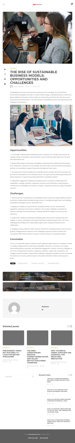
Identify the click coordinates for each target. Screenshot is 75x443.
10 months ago (62, 362)
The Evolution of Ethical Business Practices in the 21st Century (35, 288)
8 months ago (34, 366)
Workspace (24, 274)
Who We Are (44, 438)
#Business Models (23, 263)
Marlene (16, 86)
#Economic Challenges (38, 263)
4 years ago (21, 86)
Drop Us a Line (33, 438)
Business (13, 68)
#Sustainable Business (53, 263)
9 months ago (14, 360)
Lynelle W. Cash (6, 360)
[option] (13, 346)
